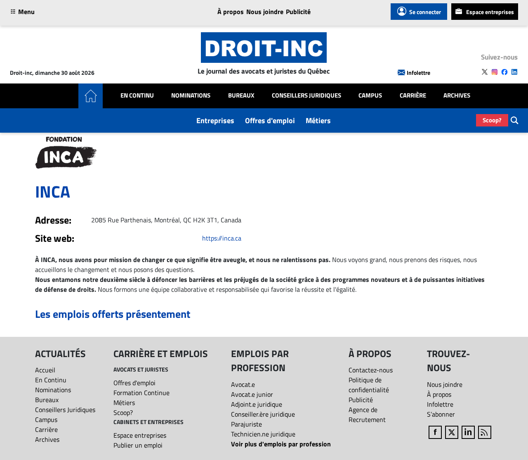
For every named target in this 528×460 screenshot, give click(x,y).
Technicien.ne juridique (263, 434)
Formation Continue (141, 393)
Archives (456, 95)
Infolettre (418, 72)
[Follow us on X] (484, 72)
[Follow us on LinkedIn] (514, 72)
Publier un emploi (138, 445)
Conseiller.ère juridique (263, 414)
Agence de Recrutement (367, 414)
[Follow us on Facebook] (504, 72)
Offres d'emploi (270, 120)
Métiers (318, 120)
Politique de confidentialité (369, 385)
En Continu (137, 95)
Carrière (413, 95)
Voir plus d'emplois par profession (281, 444)
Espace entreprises (490, 11)
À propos (230, 12)
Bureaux (241, 95)
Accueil (45, 370)
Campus (370, 95)
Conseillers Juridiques (306, 95)
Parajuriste (246, 424)
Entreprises (215, 120)
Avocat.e (243, 384)
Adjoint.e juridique (256, 404)
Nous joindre (264, 12)
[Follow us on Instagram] (494, 72)
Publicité (298, 12)
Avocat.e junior (252, 394)
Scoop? (492, 120)
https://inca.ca (221, 238)
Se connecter (425, 11)
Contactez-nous (371, 370)
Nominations (190, 95)
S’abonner (441, 414)
